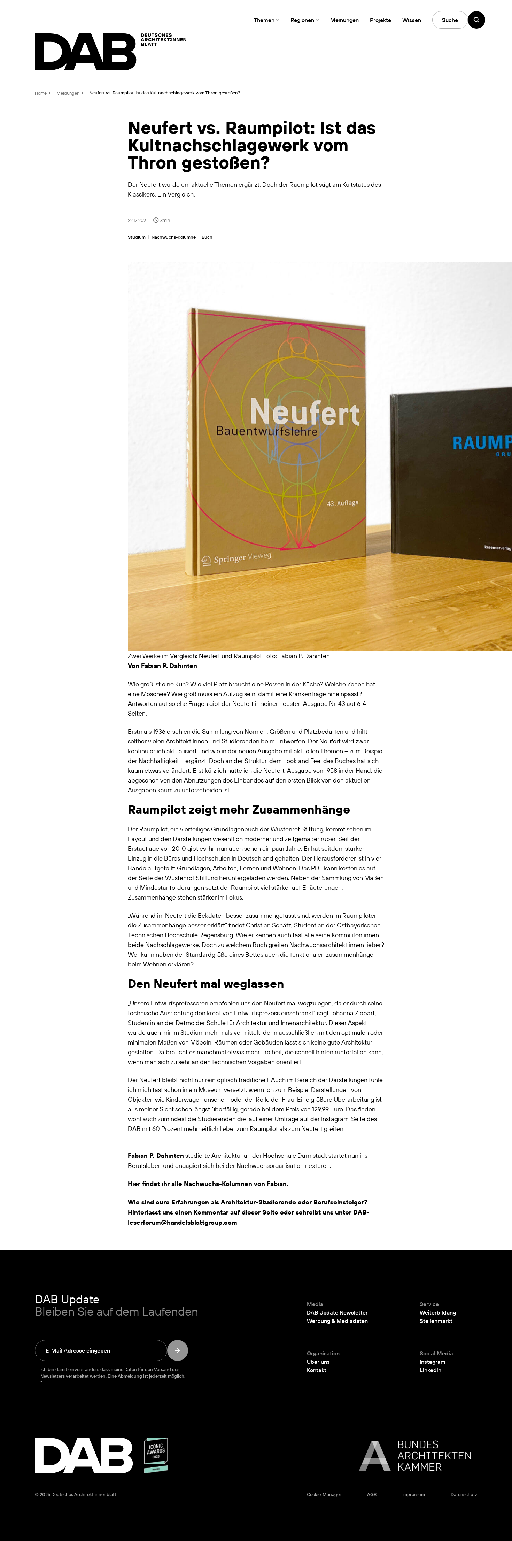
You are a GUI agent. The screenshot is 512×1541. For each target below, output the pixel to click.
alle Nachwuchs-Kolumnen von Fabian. (229, 1183)
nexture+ (317, 1165)
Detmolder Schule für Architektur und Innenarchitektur (251, 1022)
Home (41, 93)
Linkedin (430, 1370)
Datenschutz (464, 1494)
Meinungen (344, 20)
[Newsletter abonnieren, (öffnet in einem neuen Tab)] (177, 1350)
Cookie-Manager (324, 1494)
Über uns (318, 1361)
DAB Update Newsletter (337, 1312)
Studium (137, 237)
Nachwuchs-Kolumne (174, 237)
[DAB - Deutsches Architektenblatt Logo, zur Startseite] (111, 51)
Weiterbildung (438, 1312)
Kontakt (316, 1370)
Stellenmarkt (436, 1321)
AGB (372, 1494)
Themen (264, 20)
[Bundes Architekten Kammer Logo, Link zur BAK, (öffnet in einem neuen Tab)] (411, 1456)
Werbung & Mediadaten (337, 1321)
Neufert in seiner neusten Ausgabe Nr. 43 (289, 703)
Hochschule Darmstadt (295, 1155)
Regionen (302, 20)
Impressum (413, 1494)
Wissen (411, 20)
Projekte (380, 20)
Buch (207, 237)
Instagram (432, 1361)
